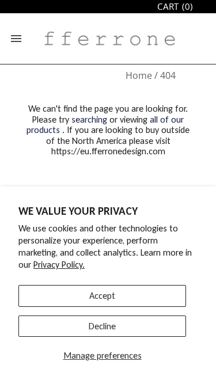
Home (139, 75)
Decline (102, 326)
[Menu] (16, 38)
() (175, 7)
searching (89, 119)
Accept (102, 295)
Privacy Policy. (59, 264)
